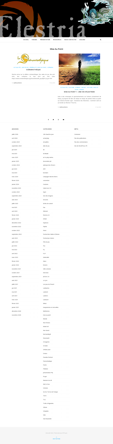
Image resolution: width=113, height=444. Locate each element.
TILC (44, 399)
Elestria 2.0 (46, 215)
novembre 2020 (16, 315)
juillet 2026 (15, 134)
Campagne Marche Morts (50, 176)
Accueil (26, 39)
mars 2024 (15, 176)
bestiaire (45, 173)
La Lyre (45, 280)
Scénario (50, 67)
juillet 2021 (15, 284)
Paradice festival (48, 357)
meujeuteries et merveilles (50, 307)
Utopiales (46, 411)
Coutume (71, 87)
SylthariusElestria (18, 83)
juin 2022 (14, 246)
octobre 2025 (16, 142)
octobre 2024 (16, 165)
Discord (82, 39)
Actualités (17, 67)
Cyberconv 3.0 (47, 188)
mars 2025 (15, 157)
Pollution (45, 369)
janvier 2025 (15, 161)
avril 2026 (14, 138)
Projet (45, 376)
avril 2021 (14, 296)
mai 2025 (14, 153)
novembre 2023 (16, 188)
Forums (34, 39)
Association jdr (47, 161)
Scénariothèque (33, 70)
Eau (44, 207)
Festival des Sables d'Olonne (51, 234)
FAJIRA (45, 226)
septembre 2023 (17, 196)
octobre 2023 (16, 192)
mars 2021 (15, 299)
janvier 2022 (15, 265)
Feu (44, 246)
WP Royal (64, 433)
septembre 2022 (17, 234)
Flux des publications (80, 138)
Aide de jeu (25, 67)
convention (46, 180)
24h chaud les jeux (48, 134)
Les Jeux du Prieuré (48, 284)
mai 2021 (14, 292)
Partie (45, 365)
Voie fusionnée (47, 419)
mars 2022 (15, 257)
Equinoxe (45, 223)
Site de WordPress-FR (80, 146)
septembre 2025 (17, 146)
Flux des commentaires (81, 142)
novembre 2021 (16, 269)
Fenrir (44, 230)
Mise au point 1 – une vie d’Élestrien (79, 92)
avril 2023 (14, 211)
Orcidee (45, 346)
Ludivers (45, 296)
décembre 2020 (16, 311)
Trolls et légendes (48, 403)
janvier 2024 (15, 184)
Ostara (45, 353)
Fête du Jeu (46, 242)
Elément (77, 87)
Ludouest (45, 299)
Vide (44, 415)
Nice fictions (46, 322)
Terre (44, 395)
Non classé (46, 330)
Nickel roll (45, 326)
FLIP (44, 253)
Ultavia (45, 407)
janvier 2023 (15, 219)
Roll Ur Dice (46, 384)
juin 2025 (14, 149)
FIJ (44, 249)
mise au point (42, 67)
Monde (82, 89)
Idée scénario (47, 269)
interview (45, 272)
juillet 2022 (15, 242)
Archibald (45, 153)
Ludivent (45, 292)
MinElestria (46, 311)
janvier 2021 (15, 307)
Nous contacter (70, 39)
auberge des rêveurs (49, 165)
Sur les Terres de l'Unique (50, 392)
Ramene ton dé (47, 380)
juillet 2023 (15, 203)
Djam (44, 192)
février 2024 (15, 180)
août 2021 (15, 280)
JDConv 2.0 (46, 276)
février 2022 (15, 261)
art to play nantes (48, 157)
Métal (44, 303)
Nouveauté (46, 338)
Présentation (45, 39)
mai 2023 (14, 207)
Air (44, 149)
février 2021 (15, 303)
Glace (44, 261)
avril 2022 (14, 253)
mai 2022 (14, 249)
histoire (90, 87)
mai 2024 (14, 173)
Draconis (45, 199)
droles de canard (48, 203)
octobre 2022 (16, 230)
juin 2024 (14, 169)
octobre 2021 (16, 272)
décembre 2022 (16, 223)
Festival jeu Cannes (48, 238)
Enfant (83, 87)
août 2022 (15, 238)
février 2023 (15, 215)
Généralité (33, 67)
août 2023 (15, 199)
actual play (46, 138)
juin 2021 (14, 288)
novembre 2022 (16, 226)
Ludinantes (46, 288)
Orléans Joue (46, 349)
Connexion (77, 134)
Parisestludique (47, 361)
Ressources (57, 39)
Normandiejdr (47, 334)
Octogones (46, 342)
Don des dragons (48, 196)
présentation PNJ (48, 372)
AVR (44, 169)
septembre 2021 (17, 276)
